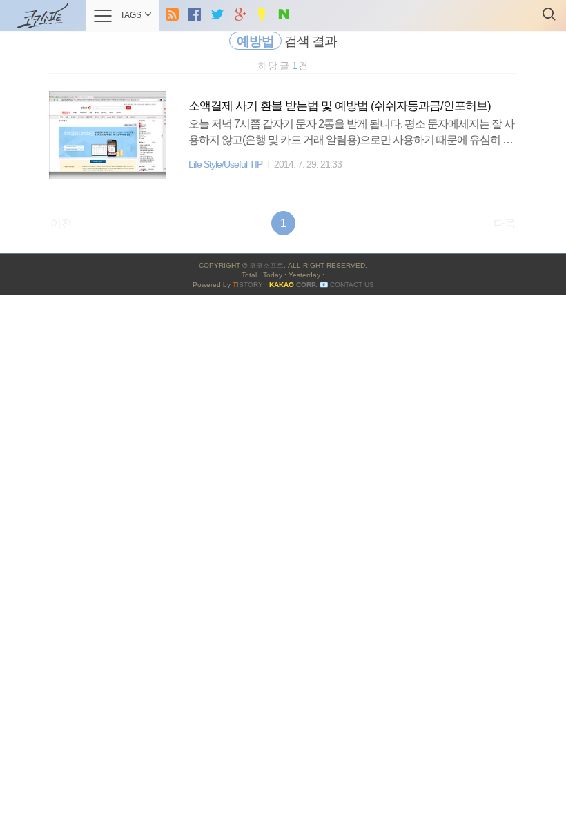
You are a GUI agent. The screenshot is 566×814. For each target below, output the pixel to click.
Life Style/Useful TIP (225, 164)
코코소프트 (266, 265)
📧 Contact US (347, 284)
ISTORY (248, 284)
